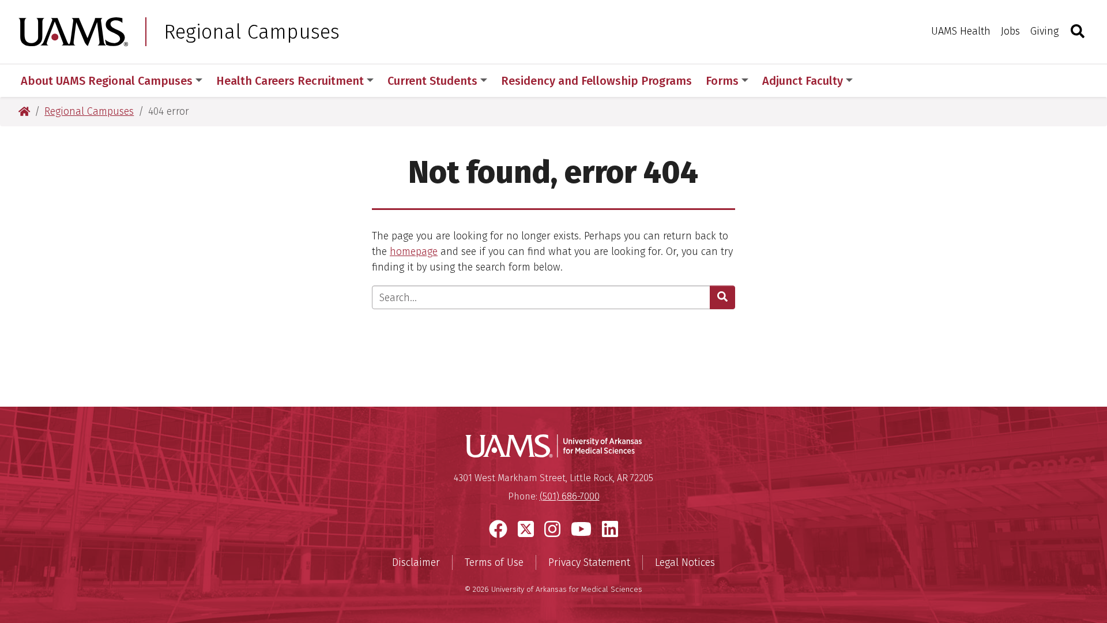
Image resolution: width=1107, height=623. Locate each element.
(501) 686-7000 (570, 496)
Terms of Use (494, 562)
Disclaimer (416, 562)
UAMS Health (961, 31)
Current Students (432, 81)
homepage (414, 251)
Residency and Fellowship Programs (596, 81)
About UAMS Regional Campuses (107, 81)
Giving (1044, 31)
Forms (722, 81)
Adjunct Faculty (802, 81)
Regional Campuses (252, 32)
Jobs (1010, 31)
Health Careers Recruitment (290, 81)
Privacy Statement (589, 562)
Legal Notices (685, 562)
